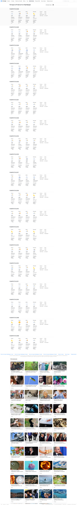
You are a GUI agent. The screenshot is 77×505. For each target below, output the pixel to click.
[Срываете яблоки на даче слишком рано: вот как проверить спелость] (17, 453)
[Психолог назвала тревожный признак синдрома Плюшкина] (60, 425)
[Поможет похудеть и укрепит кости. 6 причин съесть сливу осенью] (60, 382)
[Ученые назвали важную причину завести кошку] (31, 396)
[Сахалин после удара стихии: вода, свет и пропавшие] (17, 496)
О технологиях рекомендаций (58, 504)
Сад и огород (67, 354)
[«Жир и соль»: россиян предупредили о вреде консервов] (17, 467)
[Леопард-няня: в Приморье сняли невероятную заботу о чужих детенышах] (31, 368)
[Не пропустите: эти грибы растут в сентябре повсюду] (45, 496)
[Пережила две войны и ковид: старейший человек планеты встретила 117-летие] (45, 396)
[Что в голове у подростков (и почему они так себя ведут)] (17, 396)
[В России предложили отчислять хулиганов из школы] (31, 439)
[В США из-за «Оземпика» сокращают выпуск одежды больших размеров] (45, 368)
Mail (1, 504)
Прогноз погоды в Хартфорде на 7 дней (35, 354)
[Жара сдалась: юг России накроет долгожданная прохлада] (45, 410)
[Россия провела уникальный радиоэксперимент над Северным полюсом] (45, 481)
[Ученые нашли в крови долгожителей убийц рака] (31, 410)
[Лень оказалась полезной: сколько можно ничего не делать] (17, 425)
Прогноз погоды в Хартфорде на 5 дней (21, 354)
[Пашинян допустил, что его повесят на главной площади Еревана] (60, 453)
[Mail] (1, 1)
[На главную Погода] (4, 1)
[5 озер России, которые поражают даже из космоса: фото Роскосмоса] (31, 425)
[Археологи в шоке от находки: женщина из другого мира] (17, 410)
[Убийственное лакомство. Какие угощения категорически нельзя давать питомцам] (17, 382)
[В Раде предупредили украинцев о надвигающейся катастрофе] (31, 382)
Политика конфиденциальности (49, 504)
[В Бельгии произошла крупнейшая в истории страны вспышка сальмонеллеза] (45, 453)
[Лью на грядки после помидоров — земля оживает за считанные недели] (60, 481)
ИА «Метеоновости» (73, 504)
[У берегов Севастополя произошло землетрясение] (60, 496)
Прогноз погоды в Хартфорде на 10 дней (50, 354)
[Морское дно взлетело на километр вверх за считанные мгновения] (60, 467)
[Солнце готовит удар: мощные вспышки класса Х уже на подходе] (45, 467)
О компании (4, 504)
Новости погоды (60, 354)
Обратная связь (64, 504)
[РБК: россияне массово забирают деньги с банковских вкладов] (31, 467)
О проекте (43, 504)
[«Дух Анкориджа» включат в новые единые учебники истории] (45, 439)
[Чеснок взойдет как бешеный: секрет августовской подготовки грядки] (60, 410)
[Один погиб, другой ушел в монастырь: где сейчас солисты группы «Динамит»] (60, 439)
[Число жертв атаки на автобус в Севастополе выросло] (45, 425)
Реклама (8, 504)
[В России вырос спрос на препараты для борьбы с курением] (60, 396)
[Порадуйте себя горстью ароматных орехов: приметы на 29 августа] (31, 481)
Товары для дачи (73, 354)
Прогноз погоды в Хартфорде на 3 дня (7, 354)
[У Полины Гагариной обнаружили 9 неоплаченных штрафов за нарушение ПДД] (31, 453)
